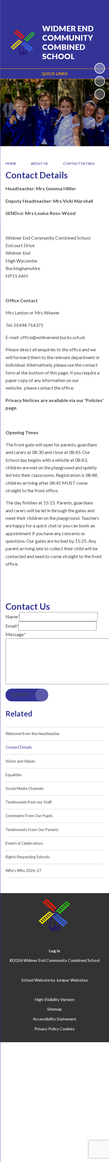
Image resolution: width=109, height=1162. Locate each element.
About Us (39, 163)
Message (16, 634)
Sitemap (54, 1009)
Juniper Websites (72, 980)
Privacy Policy (46, 1028)
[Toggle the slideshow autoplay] (99, 68)
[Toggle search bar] (82, 8)
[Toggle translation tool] (67, 8)
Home (11, 163)
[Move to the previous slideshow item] (99, 81)
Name (12, 616)
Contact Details (79, 163)
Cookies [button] (67, 1028)
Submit (21, 694)
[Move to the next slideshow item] (99, 94)
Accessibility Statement (54, 1018)
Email (12, 626)
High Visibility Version (54, 999)
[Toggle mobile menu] (97, 8)
